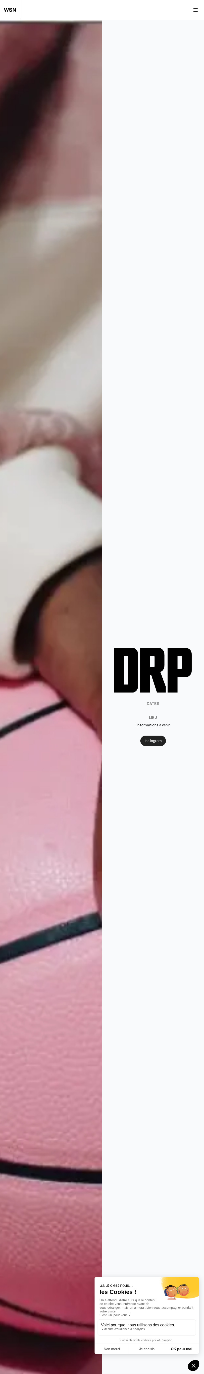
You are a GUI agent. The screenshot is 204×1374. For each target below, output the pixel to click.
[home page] (12, 10)
